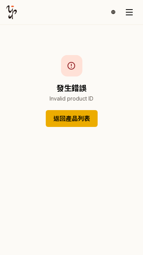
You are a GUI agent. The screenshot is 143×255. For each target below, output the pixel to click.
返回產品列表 (71, 118)
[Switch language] (113, 12)
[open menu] (129, 12)
